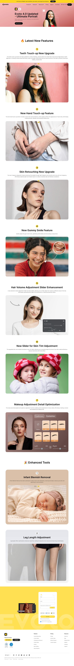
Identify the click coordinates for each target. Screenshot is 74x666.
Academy (66, 644)
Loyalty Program (53, 642)
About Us (66, 636)
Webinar (65, 642)
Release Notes (67, 640)
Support (65, 646)
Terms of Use (6, 659)
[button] (63, 4)
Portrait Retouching (37, 636)
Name (41, 601)
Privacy (11, 659)
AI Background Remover (38, 640)
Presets (35, 644)
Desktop (9, 639)
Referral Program (53, 640)
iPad (17, 639)
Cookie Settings (20, 659)
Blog (65, 638)
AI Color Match (36, 638)
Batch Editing (36, 646)
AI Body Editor (36, 642)
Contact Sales (52, 638)
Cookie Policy (15, 659)
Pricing (51, 636)
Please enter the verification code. (45, 605)
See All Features (36, 648)
